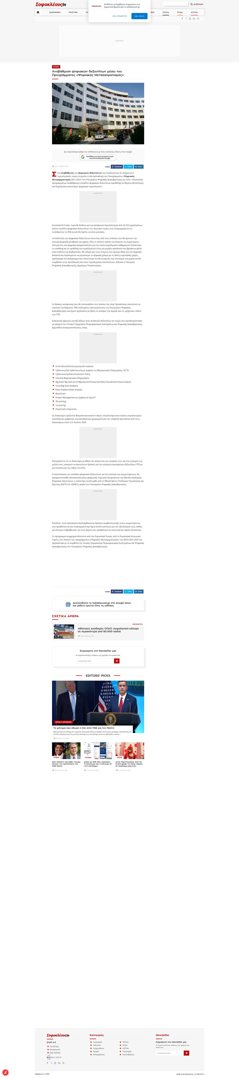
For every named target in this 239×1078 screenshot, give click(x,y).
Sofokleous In (51, 4)
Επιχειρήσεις (98, 1015)
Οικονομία (97, 1009)
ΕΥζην (125, 1012)
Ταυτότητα (54, 1014)
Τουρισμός (127, 1019)
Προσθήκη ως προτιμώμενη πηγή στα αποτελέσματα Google (100, 157)
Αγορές (96, 1019)
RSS (197, 18)
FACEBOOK (118, 167)
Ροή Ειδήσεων (128, 1022)
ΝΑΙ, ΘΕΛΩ (139, 16)
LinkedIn (194, 18)
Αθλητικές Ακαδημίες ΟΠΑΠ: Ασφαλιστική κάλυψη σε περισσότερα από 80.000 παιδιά (108, 630)
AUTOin (194, 12)
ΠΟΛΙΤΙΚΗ (73, 12)
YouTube (190, 18)
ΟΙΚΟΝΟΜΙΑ (55, 12)
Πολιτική (97, 1012)
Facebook (183, 18)
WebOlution (199, 1041)
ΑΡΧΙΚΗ (38, 12)
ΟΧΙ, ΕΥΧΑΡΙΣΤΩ (120, 16)
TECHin (166, 12)
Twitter (186, 18)
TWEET (130, 167)
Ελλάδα (56, 67)
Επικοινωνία (55, 1017)
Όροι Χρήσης (55, 1020)
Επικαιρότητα (137, 624)
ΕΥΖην (180, 12)
